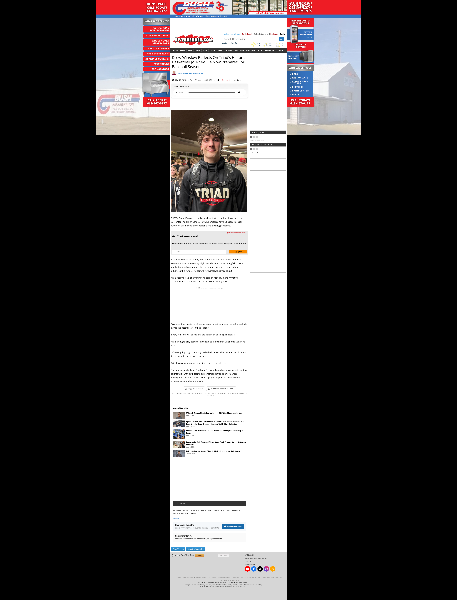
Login (221, 555)
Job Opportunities (201, 577)
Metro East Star (225, 580)
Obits (205, 50)
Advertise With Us (188, 577)
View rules (176, 518)
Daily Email (247, 34)
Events (212, 50)
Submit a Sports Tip (196, 549)
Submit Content (261, 34)
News (189, 50)
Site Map (243, 577)
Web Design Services (224, 577)
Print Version (178, 549)
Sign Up (234, 43)
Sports (197, 50)
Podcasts (274, 34)
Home (175, 50)
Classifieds (250, 50)
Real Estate (269, 50)
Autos (260, 50)
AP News (228, 50)
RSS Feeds (251, 577)
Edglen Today (235, 580)
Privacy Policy (266, 577)
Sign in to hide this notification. (236, 233)
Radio (282, 34)
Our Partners (212, 577)
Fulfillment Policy (277, 577)
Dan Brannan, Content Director (190, 73)
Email (225, 555)
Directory (280, 50)
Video (182, 50)
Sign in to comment (234, 526)
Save (238, 80)
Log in (224, 43)
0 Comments (226, 80)
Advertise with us (232, 34)
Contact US (236, 577)
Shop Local (239, 50)
